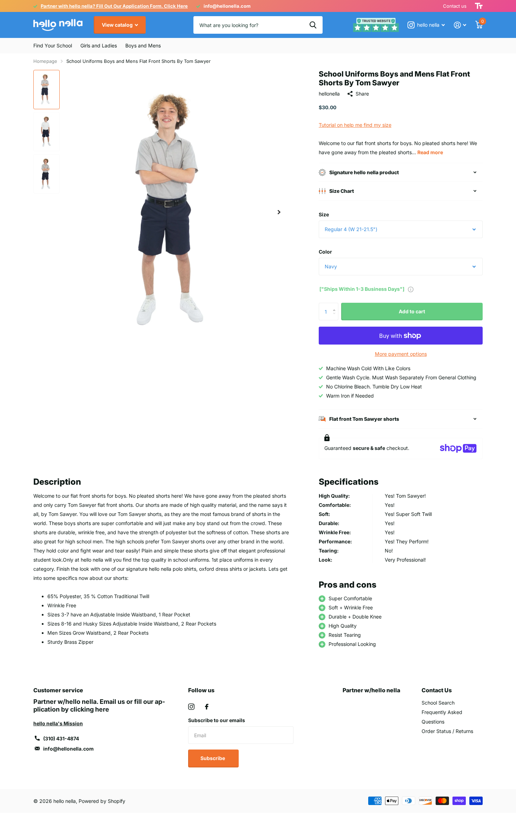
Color (325, 252)
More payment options (401, 354)
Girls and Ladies (98, 45)
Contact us (455, 6)
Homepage (45, 61)
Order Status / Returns (447, 731)
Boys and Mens (143, 45)
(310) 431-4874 (61, 738)
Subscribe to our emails (216, 720)
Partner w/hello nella (371, 690)
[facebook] (207, 706)
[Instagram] (191, 707)
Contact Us (437, 690)
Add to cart (412, 311)
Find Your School (52, 45)
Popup (411, 289)
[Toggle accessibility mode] (479, 6)
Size (324, 214)
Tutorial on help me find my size (355, 125)
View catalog (118, 25)
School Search (438, 703)
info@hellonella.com (68, 749)
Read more (430, 152)
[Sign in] (460, 25)
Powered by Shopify (102, 801)
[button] (279, 212)
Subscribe (213, 758)
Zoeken (313, 25)
